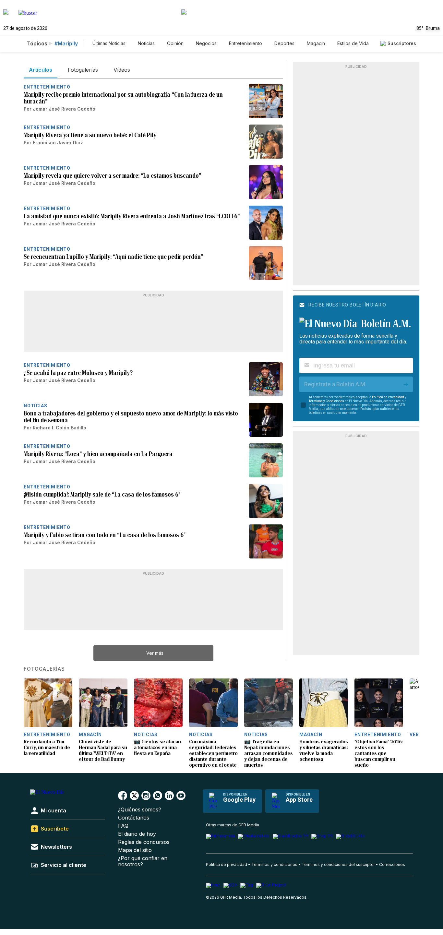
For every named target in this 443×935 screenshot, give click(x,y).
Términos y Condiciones (326, 401)
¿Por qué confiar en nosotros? (142, 861)
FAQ (123, 826)
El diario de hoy (137, 834)
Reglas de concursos (144, 842)
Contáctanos (133, 818)
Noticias (146, 43)
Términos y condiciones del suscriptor (338, 864)
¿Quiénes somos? (139, 810)
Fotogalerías (44, 669)
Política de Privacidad (388, 397)
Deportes (284, 43)
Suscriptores (402, 43)
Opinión (175, 43)
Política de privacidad (226, 864)
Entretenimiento (245, 43)
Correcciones (392, 864)
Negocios (206, 43)
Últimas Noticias (109, 43)
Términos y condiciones (274, 864)
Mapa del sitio (135, 850)
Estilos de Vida (353, 43)
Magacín (316, 43)
